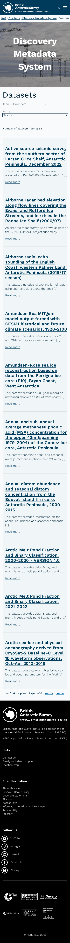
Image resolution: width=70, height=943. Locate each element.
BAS (3, 18)
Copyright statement (15, 795)
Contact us (9, 757)
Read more (12, 182)
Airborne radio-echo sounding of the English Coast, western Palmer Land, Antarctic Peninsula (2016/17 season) (36, 267)
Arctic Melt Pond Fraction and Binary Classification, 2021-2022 (32, 601)
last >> (60, 693)
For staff (8, 813)
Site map (8, 799)
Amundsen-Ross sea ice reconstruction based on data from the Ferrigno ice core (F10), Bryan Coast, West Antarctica (33, 375)
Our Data (14, 18)
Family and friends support (19, 761)
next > (49, 693)
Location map (11, 764)
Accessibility (10, 810)
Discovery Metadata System (38, 18)
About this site (11, 788)
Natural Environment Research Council (32, 732)
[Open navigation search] (59, 8)
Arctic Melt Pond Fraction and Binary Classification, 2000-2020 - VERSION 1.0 (32, 555)
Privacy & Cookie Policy (16, 792)
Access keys (10, 802)
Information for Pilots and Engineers (24, 806)
